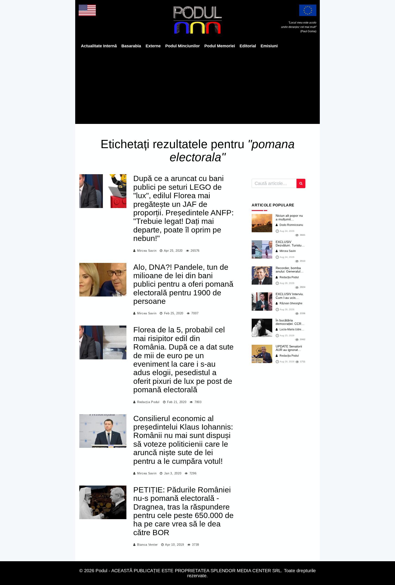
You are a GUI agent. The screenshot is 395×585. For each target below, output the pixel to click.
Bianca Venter (147, 544)
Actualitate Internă (99, 46)
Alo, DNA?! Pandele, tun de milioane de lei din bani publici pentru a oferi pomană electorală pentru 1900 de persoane (183, 284)
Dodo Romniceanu (291, 225)
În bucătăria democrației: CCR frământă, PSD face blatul (290, 325)
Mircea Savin (146, 250)
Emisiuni (269, 46)
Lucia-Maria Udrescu (292, 329)
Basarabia (131, 46)
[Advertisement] (197, 86)
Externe (153, 46)
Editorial (248, 46)
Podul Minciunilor (182, 46)
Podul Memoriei (219, 46)
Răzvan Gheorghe (290, 303)
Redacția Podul (148, 402)
